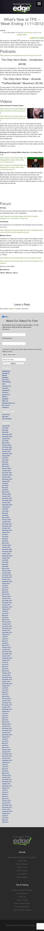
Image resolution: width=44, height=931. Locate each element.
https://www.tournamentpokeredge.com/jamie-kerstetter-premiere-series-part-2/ (13, 111)
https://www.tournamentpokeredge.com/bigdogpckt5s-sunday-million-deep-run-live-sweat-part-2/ (13, 167)
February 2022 (6, 520)
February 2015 (6, 698)
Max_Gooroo (6, 405)
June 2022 (5, 511)
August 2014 (6, 711)
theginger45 (5, 373)
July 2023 (5, 483)
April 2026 (5, 432)
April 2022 (5, 515)
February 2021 (6, 545)
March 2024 (5, 466)
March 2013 (5, 747)
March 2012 (5, 773)
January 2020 (6, 573)
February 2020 (6, 571)
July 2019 (5, 586)
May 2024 (5, 462)
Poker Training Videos (22, 903)
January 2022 (6, 522)
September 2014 (7, 709)
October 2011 (6, 784)
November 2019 (7, 577)
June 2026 (5, 428)
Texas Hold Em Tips (22, 907)
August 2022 (6, 507)
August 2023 (6, 481)
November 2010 (7, 807)
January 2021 (6, 547)
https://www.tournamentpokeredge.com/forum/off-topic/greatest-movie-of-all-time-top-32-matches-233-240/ (21, 231)
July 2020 (5, 560)
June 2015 (5, 690)
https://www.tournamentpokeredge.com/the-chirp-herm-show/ (20, 55)
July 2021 (5, 534)
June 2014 (5, 715)
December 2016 (7, 652)
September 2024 (7, 453)
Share (6, 317)
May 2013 (5, 743)
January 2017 (6, 649)
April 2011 (5, 796)
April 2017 (5, 643)
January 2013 (6, 752)
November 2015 (7, 679)
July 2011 (5, 790)
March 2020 (5, 569)
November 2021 (7, 526)
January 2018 (6, 624)
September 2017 (7, 632)
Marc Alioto (5, 380)
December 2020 (7, 549)
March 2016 (5, 671)
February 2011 (6, 801)
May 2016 (5, 666)
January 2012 (6, 777)
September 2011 (7, 786)
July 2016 (5, 662)
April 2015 (5, 694)
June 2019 (5, 588)
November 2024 (7, 449)
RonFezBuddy (6, 382)
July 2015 (5, 688)
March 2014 (5, 722)
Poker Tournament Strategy (22, 890)
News (25, 35)
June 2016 (5, 664)
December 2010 (7, 805)
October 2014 (6, 707)
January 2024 (6, 471)
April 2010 (5, 822)
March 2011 (5, 799)
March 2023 (5, 492)
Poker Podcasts (22, 864)
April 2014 (5, 720)
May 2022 (5, 513)
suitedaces (5, 407)
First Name (6, 329)
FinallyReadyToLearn (8, 403)
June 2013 (5, 741)
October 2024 (6, 451)
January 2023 (6, 496)
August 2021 (6, 532)
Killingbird (5, 377)
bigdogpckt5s (6, 371)
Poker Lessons (22, 871)
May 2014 (5, 718)
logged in (12, 308)
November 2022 (7, 500)
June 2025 (5, 441)
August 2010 (6, 813)
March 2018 (5, 620)
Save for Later (38, 38)
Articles (19, 35)
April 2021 (5, 541)
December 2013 (7, 728)
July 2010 (5, 816)
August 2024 (6, 456)
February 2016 (6, 673)
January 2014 (6, 726)
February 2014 (6, 724)
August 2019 (6, 583)
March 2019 (5, 594)
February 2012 (6, 775)
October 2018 (6, 605)
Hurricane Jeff (6, 386)
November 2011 (7, 782)
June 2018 (5, 613)
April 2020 (5, 566)
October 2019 (6, 579)
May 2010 (5, 820)
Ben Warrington (7, 419)
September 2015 (7, 684)
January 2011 (6, 803)
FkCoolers (5, 392)
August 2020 (6, 558)
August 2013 (6, 737)
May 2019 (5, 590)
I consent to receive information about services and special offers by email (22, 350)
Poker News (22, 874)
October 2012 (6, 758)
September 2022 (7, 505)
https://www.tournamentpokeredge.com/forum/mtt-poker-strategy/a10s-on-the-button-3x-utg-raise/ (19, 217)
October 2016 (6, 656)
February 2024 (6, 468)
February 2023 (6, 494)
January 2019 (6, 598)
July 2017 (5, 637)
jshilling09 (5, 399)
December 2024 (7, 447)
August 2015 (6, 686)
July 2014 (5, 713)
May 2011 (5, 794)
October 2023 (6, 477)
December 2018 (7, 600)
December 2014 (7, 703)
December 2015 (7, 677)
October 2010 (6, 809)
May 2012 (5, 769)
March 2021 (5, 543)
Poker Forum (22, 867)
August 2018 (6, 609)
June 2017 (5, 639)
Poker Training (22, 900)
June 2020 (5, 562)
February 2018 (6, 622)
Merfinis (4, 375)
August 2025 (6, 439)
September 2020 (7, 556)
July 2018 (5, 611)
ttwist (3, 384)
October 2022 (6, 502)
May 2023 (5, 488)
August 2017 (6, 635)
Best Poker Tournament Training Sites (22, 857)
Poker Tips (22, 897)
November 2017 (7, 628)
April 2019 (5, 592)
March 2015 (5, 696)
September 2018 (7, 607)
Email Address (7, 338)
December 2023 (7, 473)
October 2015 (6, 681)
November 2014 (7, 705)
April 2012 (5, 771)
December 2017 (7, 626)
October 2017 (6, 630)
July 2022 (5, 509)
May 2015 (5, 692)
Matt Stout (5, 417)
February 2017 (6, 647)
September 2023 (7, 479)
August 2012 (6, 762)
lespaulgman (6, 390)
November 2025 (7, 434)
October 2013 (6, 733)
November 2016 (7, 654)
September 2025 (7, 436)
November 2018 (7, 603)
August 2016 (6, 660)
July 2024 (5, 458)
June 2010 (5, 818)
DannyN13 (5, 388)
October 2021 (6, 528)
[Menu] (39, 3)
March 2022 (5, 517)
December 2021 (7, 524)
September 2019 (7, 581)
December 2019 (7, 575)
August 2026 (6, 426)
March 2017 (5, 645)
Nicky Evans (6, 414)
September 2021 (7, 530)
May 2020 (5, 564)
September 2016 (7, 658)
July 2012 (5, 764)
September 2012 (7, 760)
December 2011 (7, 779)
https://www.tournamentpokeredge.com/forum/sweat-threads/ (20, 258)
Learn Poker (22, 861)
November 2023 (7, 475)
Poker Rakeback (22, 877)
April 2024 (5, 464)
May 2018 (5, 615)
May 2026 (5, 430)
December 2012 (7, 754)
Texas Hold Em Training (22, 910)
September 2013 (7, 735)
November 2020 (7, 551)
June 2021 (5, 537)
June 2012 (5, 767)
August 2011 (6, 788)
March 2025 (5, 443)
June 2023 (5, 485)
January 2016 (6, 675)
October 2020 (6, 554)
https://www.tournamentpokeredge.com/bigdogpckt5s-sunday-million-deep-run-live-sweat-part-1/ (13, 160)
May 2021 (5, 539)
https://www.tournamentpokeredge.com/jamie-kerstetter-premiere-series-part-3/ (13, 118)
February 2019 (6, 596)
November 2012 (7, 756)
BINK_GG (5, 401)
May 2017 (5, 641)
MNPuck (4, 397)
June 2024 (5, 460)
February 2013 (6, 750)
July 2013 (5, 739)
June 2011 (5, 792)
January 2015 (6, 701)
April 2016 (5, 669)
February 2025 (6, 445)
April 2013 (5, 745)
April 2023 (5, 490)
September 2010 (7, 811)
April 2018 (5, 618)
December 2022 (7, 498)
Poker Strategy (22, 893)
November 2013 (7, 730)
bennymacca (28, 32)
